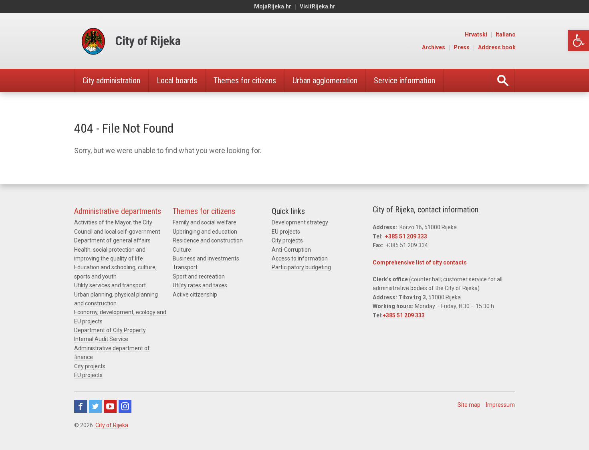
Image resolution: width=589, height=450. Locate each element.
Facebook (80, 406)
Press (462, 47)
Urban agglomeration (324, 80)
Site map (469, 405)
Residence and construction (208, 240)
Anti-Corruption (291, 249)
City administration (111, 80)
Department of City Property (110, 330)
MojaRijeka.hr (272, 6)
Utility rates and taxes (200, 285)
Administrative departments (117, 211)
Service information (404, 80)
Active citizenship (195, 294)
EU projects (88, 375)
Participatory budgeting (301, 267)
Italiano (506, 34)
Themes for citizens (245, 80)
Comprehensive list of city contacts (420, 262)
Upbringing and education (205, 231)
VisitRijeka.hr (317, 6)
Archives (433, 47)
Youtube (110, 406)
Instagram (125, 406)
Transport (185, 267)
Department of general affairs (112, 240)
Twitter (95, 406)
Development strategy (300, 222)
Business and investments (206, 258)
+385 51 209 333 (406, 236)
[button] (578, 40)
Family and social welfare (204, 222)
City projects (89, 366)
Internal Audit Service (101, 339)
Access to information (300, 258)
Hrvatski (476, 34)
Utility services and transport (110, 285)
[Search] (503, 80)
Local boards (177, 80)
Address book (497, 47)
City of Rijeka (111, 425)
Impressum (500, 405)
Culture (182, 249)
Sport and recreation (199, 276)
